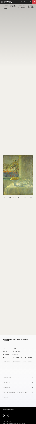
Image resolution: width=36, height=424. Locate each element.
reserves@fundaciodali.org (8, 409)
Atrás (5, 8)
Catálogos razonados (13, 6)
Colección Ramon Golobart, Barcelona (22, 361)
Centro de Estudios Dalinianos (31, 6)
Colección (5, 5)
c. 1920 (14, 349)
